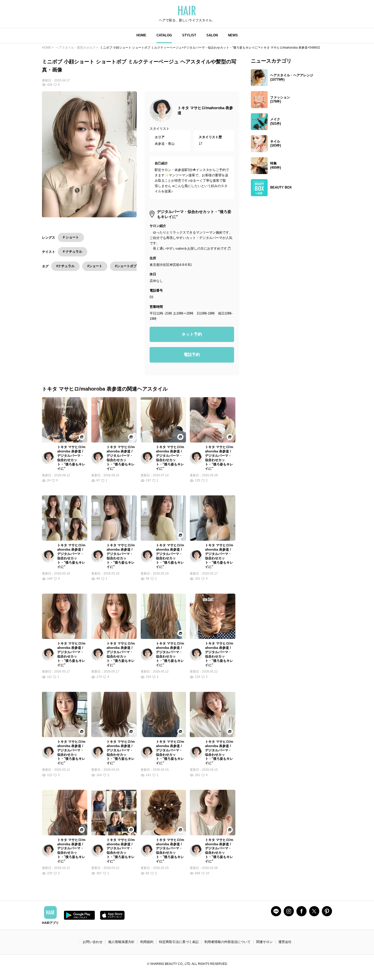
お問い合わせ (93, 942)
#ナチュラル (65, 266)
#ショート (94, 266)
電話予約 (192, 354)
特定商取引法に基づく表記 (179, 942)
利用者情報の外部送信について (227, 942)
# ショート (71, 237)
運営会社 (285, 942)
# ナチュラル (72, 251)
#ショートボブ (126, 266)
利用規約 (146, 942)
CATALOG (164, 35)
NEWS (233, 35)
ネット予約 (192, 334)
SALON (212, 35)
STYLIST (189, 35)
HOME (141, 35)
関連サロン (264, 942)
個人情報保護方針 (121, 942)
